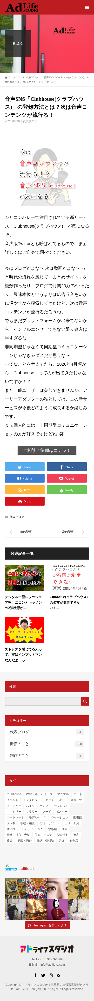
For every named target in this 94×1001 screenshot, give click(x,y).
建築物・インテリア (20, 829)
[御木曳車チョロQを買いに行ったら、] (15, 888)
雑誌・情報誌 (45, 840)
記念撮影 (62, 835)
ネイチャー (14, 806)
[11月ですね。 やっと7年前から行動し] (57, 909)
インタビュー (31, 800)
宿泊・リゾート (50, 823)
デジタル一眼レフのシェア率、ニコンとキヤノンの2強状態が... (23, 602)
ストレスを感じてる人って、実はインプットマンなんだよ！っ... (23, 654)
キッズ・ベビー (55, 800)
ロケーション (59, 817)
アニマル (63, 794)
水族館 (52, 829)
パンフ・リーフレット (54, 806)
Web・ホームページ (39, 794)
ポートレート (15, 817)
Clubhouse (14, 794)
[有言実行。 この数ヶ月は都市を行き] (36, 888)
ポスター (61, 811)
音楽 (62, 840)
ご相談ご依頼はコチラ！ (47, 450)
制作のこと (45, 756)
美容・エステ (43, 835)
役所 (40, 829)
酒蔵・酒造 (24, 840)
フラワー (32, 811)
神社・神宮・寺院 (18, 835)
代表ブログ (30, 121)
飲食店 (73, 840)
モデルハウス (37, 817)
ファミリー (14, 811)
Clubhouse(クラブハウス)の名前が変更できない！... (69, 602)
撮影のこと (46, 744)
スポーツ (76, 800)
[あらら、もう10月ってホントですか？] (78, 909)
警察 (76, 835)
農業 (10, 840)
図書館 (77, 817)
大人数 (11, 823)
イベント (12, 800)
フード (46, 811)
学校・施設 (27, 823)
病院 (64, 829)
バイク (30, 806)
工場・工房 (72, 823)
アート (78, 794)
